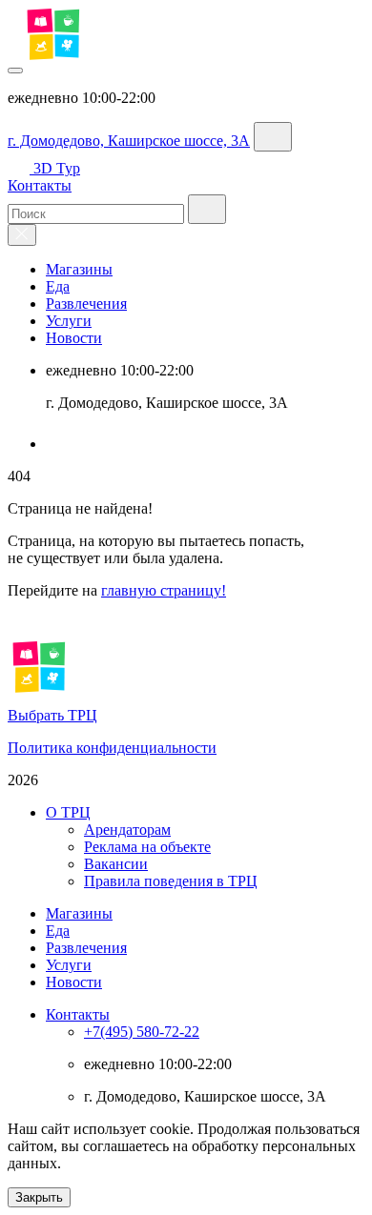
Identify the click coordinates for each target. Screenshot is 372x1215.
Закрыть (39, 1197)
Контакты (40, 185)
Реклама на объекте (147, 847)
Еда (58, 286)
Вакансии (116, 864)
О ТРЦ (68, 812)
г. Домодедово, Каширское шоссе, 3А (129, 140)
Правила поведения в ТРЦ (171, 881)
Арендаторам (127, 829)
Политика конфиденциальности (112, 747)
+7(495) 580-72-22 (141, 1031)
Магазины (79, 269)
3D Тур (56, 168)
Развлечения (86, 303)
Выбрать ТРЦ (52, 715)
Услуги (69, 321)
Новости (74, 338)
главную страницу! (163, 590)
